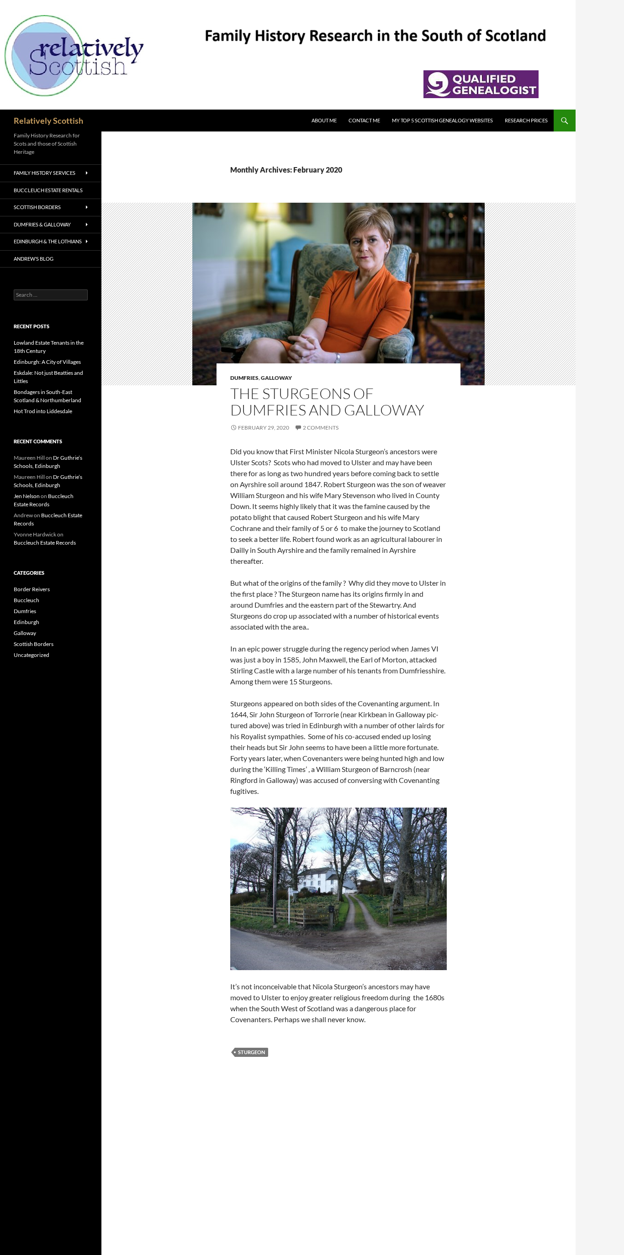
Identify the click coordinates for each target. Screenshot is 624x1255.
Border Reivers (32, 589)
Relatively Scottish (48, 121)
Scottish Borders (37, 207)
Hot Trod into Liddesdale (43, 411)
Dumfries (244, 377)
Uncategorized (31, 654)
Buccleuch (26, 600)
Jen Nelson (27, 496)
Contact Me (364, 120)
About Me (324, 120)
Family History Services (44, 173)
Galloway (276, 377)
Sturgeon (251, 1052)
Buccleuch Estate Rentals (48, 190)
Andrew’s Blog (33, 259)
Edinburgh (26, 622)
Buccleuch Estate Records (45, 542)
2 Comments (320, 427)
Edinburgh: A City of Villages (47, 361)
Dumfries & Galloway (42, 224)
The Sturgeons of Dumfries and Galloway (327, 401)
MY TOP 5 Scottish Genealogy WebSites (442, 120)
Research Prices (526, 120)
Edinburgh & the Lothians (48, 241)
